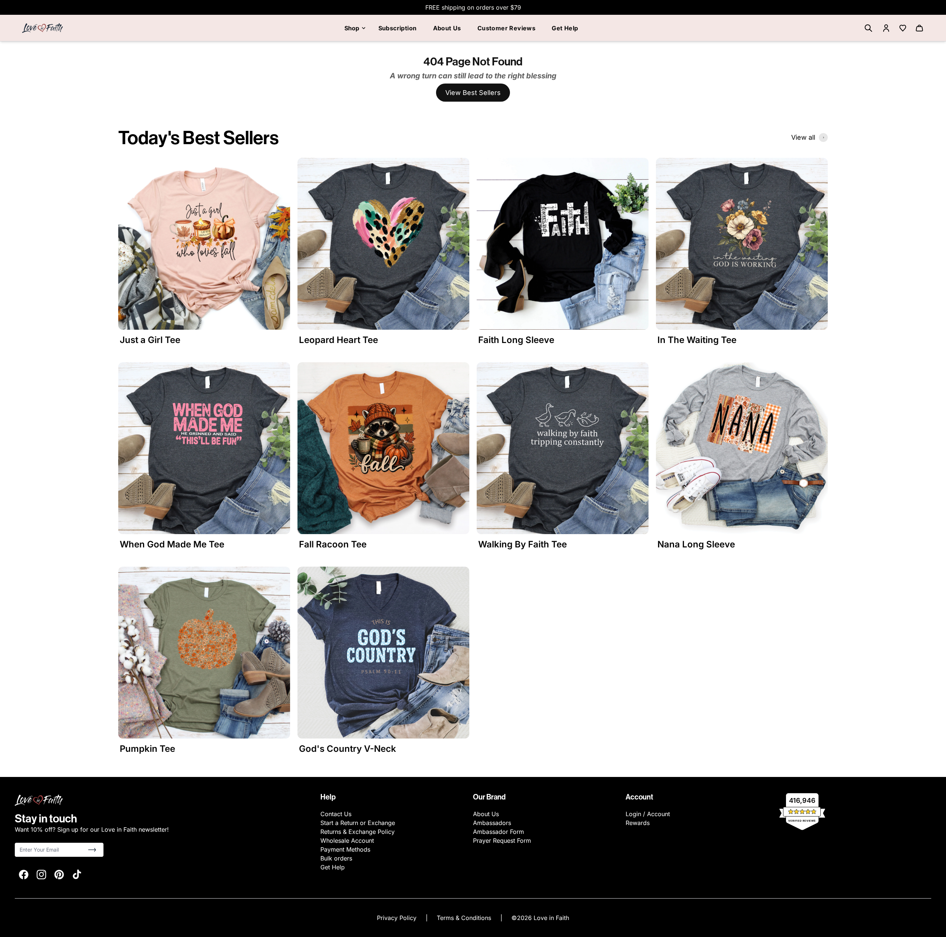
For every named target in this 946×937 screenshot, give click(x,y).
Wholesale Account (347, 840)
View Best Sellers (473, 92)
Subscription (397, 28)
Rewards (638, 822)
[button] (92, 850)
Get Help (565, 28)
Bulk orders (336, 858)
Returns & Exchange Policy (357, 831)
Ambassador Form (498, 831)
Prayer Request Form (502, 840)
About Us (447, 28)
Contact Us (335, 814)
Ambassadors (492, 822)
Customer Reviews (506, 28)
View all (803, 137)
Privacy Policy (397, 917)
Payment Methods (345, 849)
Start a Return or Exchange (357, 822)
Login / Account (648, 814)
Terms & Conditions (465, 917)
